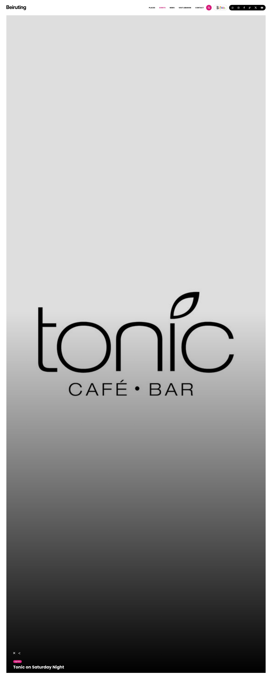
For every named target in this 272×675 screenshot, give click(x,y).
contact (199, 8)
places (152, 8)
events (162, 8)
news (172, 8)
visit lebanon (185, 8)
